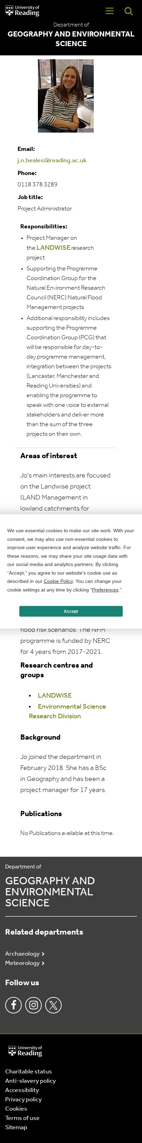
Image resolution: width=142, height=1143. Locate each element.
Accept (71, 611)
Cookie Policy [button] (58, 581)
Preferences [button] (105, 590)
